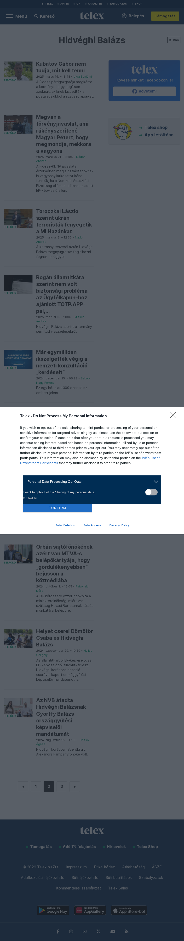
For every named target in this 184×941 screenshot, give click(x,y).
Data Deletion (65, 525)
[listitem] (90, 481)
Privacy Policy (119, 525)
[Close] (174, 416)
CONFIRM (57, 508)
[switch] (151, 492)
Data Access (92, 525)
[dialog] (92, 470)
